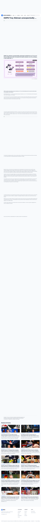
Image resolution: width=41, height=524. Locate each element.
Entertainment (19, 515)
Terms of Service (33, 512)
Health (25, 15)
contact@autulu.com (4, 514)
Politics (22, 15)
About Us (25, 511)
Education (28, 15)
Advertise (25, 515)
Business (18, 15)
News (11, 15)
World (14, 15)
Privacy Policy (33, 511)
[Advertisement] (20, 6)
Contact (25, 512)
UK (15, 15)
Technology (19, 511)
